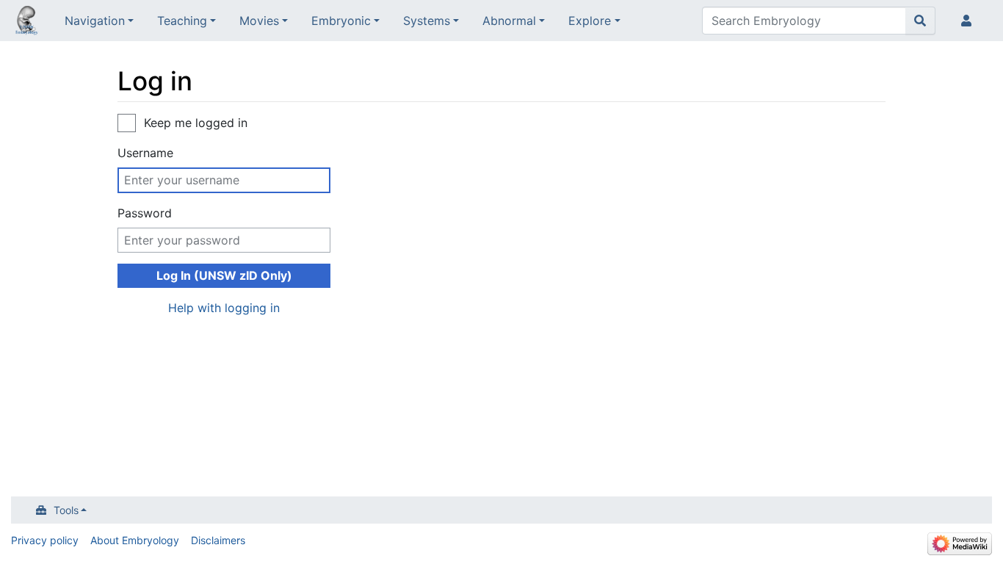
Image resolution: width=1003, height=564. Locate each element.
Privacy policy (45, 540)
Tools (66, 510)
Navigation (95, 20)
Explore (589, 20)
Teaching (182, 20)
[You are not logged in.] (969, 20)
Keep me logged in (195, 122)
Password (144, 213)
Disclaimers (218, 540)
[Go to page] (920, 21)
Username (145, 152)
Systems (426, 20)
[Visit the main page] (26, 22)
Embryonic (341, 20)
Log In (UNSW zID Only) (224, 275)
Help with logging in (224, 307)
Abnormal (509, 20)
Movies (259, 20)
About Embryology (134, 540)
